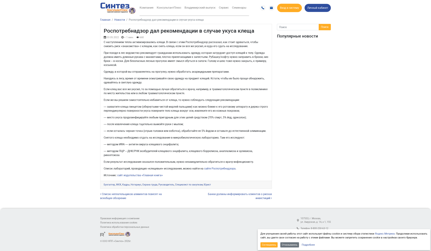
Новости (119, 19)
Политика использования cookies (118, 222)
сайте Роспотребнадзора (220, 168)
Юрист (207, 184)
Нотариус (136, 184)
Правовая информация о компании (119, 218)
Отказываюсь (289, 244)
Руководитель (166, 184)
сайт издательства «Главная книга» (140, 175)
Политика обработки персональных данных (124, 227)
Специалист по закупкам (189, 184)
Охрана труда (149, 184)
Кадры (126, 184)
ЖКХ (118, 184)
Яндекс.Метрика (385, 233)
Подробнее (308, 244)
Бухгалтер (109, 184)
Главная (105, 19)
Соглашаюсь (269, 244)
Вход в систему (289, 7)
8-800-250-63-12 (319, 228)
